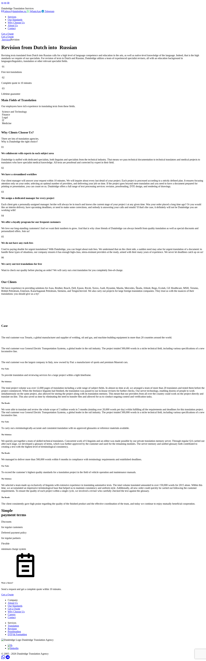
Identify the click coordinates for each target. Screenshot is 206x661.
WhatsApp (35, 11)
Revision (12, 628)
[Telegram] (8, 658)
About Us (13, 25)
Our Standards (15, 19)
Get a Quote (7, 33)
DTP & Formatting (17, 634)
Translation (13, 625)
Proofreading (14, 631)
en (5, 2)
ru (2, 2)
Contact (12, 28)
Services (12, 16)
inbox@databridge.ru (15, 11)
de (8, 2)
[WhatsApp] (3, 658)
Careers (11, 614)
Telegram (49, 11)
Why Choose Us (16, 22)
